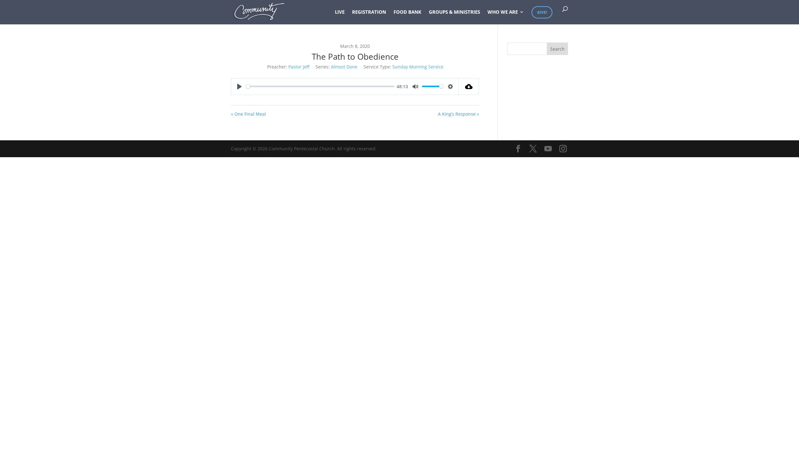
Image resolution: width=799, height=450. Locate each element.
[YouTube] (548, 149)
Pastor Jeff (298, 67)
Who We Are (503, 12)
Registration (369, 12)
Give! (542, 12)
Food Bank (407, 12)
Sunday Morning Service (417, 67)
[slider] (320, 86)
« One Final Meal (248, 114)
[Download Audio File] (469, 86)
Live (340, 12)
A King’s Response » (458, 114)
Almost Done (344, 67)
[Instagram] (563, 149)
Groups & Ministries (454, 12)
